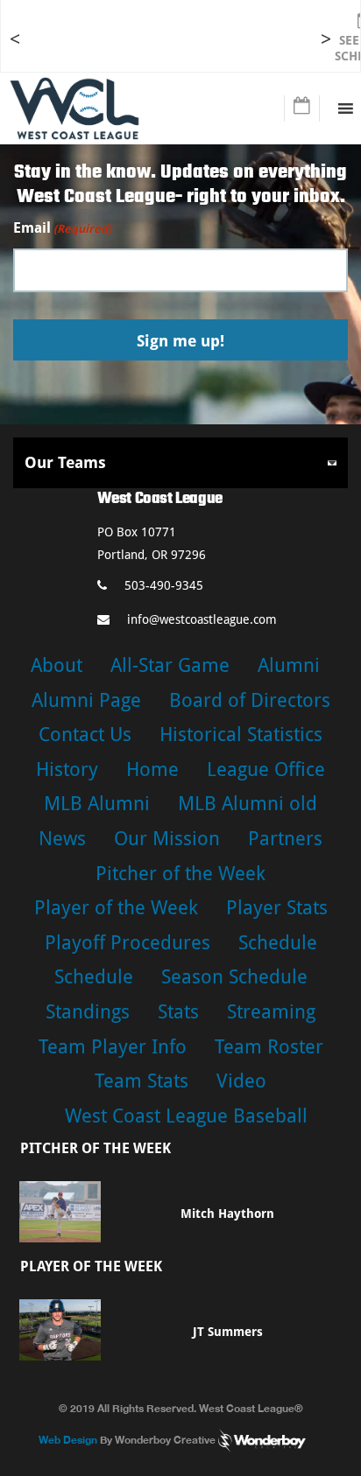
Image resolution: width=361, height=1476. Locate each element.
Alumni (289, 665)
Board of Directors (249, 700)
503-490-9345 (163, 585)
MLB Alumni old (247, 804)
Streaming (271, 1012)
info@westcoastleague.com (202, 619)
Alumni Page (86, 700)
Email (62, 228)
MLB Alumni (97, 804)
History (67, 769)
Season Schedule (234, 977)
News (62, 839)
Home (152, 769)
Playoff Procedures (127, 943)
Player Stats (277, 908)
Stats (178, 1012)
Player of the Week (116, 908)
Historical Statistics (240, 734)
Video (241, 1081)
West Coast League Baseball (186, 1116)
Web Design (68, 1439)
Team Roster (269, 1047)
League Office (266, 769)
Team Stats (141, 1081)
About (56, 665)
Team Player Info (113, 1047)
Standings (88, 1012)
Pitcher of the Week (180, 874)
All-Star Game (170, 665)
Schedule (277, 943)
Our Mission (167, 839)
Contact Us (85, 734)
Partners (285, 839)
